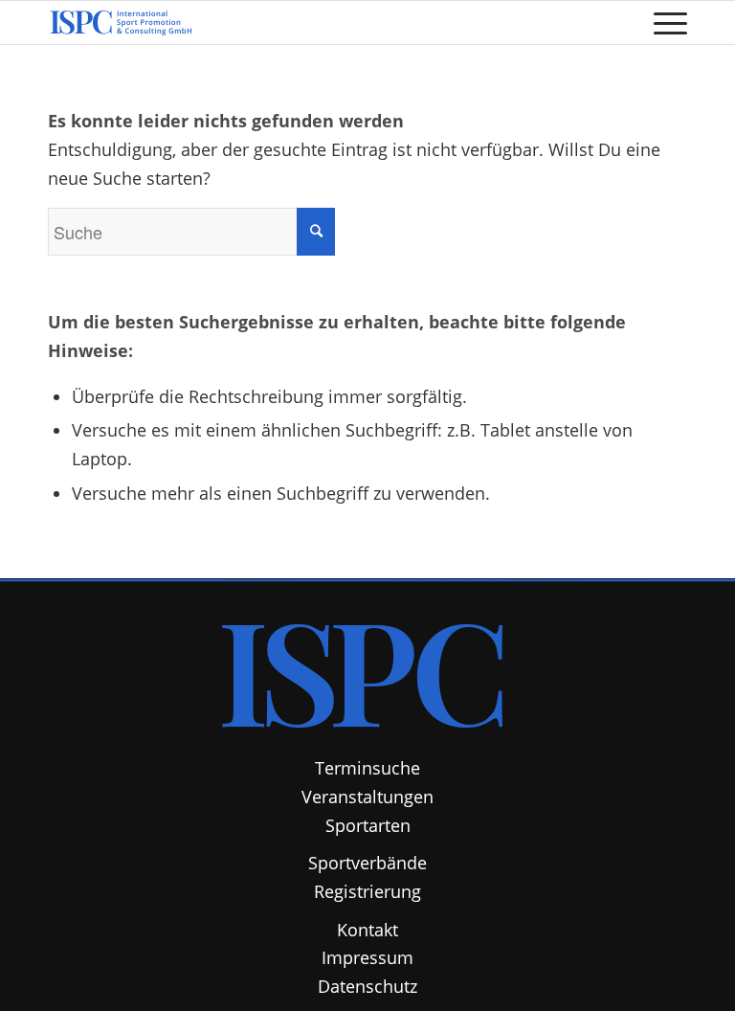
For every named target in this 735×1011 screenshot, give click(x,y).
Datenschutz (367, 986)
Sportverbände (367, 862)
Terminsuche (367, 767)
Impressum (367, 957)
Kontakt (367, 929)
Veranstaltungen (367, 796)
